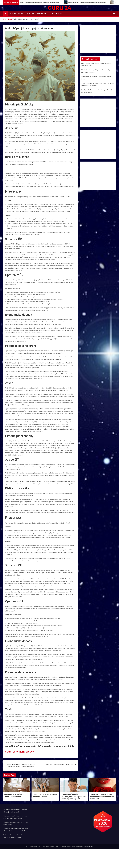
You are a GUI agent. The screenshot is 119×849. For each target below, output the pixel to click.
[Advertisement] (98, 39)
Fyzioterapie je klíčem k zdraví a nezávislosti (14, 795)
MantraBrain (89, 846)
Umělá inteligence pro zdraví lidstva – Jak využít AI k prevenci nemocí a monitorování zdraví (21, 765)
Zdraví (51, 13)
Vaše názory (41, 13)
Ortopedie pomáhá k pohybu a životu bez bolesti (45, 795)
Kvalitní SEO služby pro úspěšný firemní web (59, 764)
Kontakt (59, 13)
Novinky (21, 13)
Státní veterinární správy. (19, 751)
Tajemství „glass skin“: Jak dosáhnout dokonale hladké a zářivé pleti (102, 796)
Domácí (13, 13)
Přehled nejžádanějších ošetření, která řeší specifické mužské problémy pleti (74, 796)
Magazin (30, 13)
